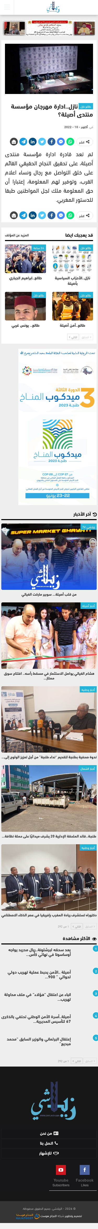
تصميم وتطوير (73, 1215)
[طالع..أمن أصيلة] (72, 306)
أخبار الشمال (87, 768)
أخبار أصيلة (88, 605)
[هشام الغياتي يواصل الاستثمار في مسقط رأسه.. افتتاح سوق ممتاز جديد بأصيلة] (49, 635)
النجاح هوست (48, 1215)
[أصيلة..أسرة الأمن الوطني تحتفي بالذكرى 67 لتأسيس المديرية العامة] (85, 1023)
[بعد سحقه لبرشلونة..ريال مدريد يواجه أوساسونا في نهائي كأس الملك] (85, 956)
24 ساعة (38, 247)
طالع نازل (85, 106)
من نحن (46, 1134)
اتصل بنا (46, 1144)
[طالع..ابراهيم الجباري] (25, 258)
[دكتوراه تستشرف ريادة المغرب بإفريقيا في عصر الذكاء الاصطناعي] (49, 877)
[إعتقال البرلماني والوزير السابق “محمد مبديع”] (85, 1045)
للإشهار (45, 1153)
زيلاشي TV (88, 527)
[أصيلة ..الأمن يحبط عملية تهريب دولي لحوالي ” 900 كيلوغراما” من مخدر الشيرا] (85, 978)
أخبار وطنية (88, 689)
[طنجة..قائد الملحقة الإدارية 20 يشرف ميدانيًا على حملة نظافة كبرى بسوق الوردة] (49, 798)
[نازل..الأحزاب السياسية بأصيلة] (72, 258)
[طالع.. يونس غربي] (25, 306)
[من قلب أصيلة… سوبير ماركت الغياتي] (49, 557)
